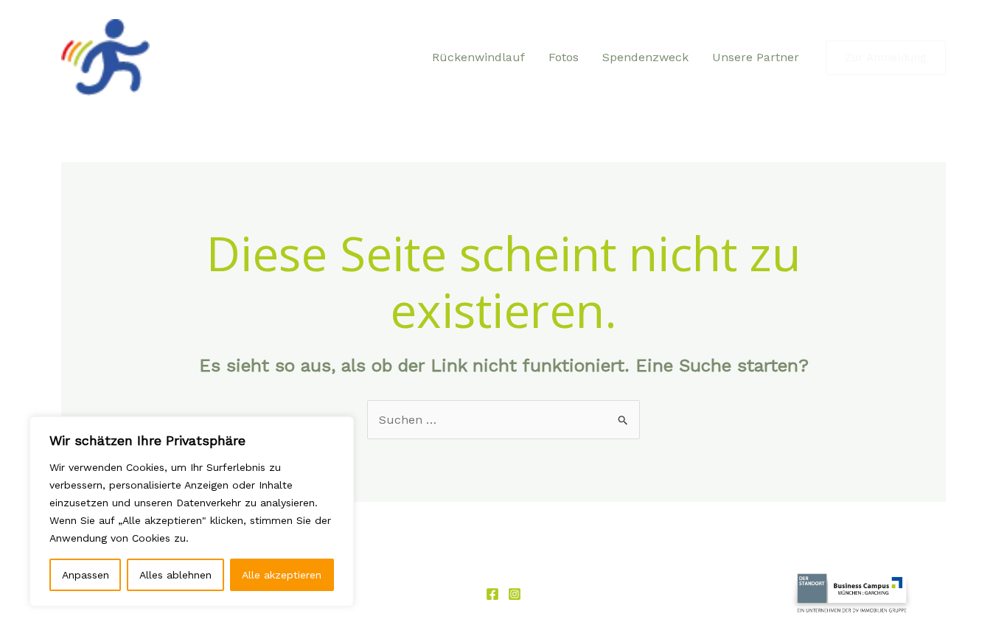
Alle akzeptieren (281, 575)
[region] (191, 511)
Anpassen (85, 575)
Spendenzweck (645, 57)
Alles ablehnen (175, 575)
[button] (886, 58)
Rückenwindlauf (478, 57)
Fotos (563, 57)
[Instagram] (514, 594)
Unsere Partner (755, 57)
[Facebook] (492, 594)
